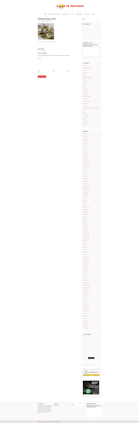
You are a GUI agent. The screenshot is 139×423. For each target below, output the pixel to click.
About (72, 14)
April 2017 (85, 278)
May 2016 (85, 301)
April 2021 (85, 176)
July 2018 (85, 242)
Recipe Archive (79, 14)
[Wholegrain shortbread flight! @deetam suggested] (87, 354)
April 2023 (85, 136)
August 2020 (85, 195)
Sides (84, 110)
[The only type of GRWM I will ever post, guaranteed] (95, 349)
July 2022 (85, 145)
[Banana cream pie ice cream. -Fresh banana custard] (87, 349)
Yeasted (84, 124)
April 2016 (85, 304)
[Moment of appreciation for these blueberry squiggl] (95, 343)
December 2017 (86, 259)
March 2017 (85, 280)
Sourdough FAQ (65, 14)
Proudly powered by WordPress (43, 421)
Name (39, 71)
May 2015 (85, 320)
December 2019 (86, 207)
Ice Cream (85, 91)
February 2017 (85, 282)
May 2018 (85, 247)
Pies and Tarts (85, 105)
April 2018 (85, 249)
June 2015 (85, 318)
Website (68, 71)
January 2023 (85, 138)
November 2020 (86, 188)
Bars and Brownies (86, 67)
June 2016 (85, 299)
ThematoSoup (57, 421)
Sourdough (85, 117)
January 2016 (85, 308)
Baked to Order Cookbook (54, 14)
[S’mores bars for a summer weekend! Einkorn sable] (87, 343)
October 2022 (85, 140)
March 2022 (85, 152)
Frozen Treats (85, 89)
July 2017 (85, 271)
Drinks (84, 86)
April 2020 (85, 204)
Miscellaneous (86, 101)
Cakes (84, 75)
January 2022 (85, 157)
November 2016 (86, 287)
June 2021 (85, 171)
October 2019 (85, 209)
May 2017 (85, 275)
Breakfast (85, 72)
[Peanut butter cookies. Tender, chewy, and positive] (87, 338)
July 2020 (85, 197)
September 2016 (86, 292)
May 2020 (85, 202)
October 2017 (85, 263)
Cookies (84, 79)
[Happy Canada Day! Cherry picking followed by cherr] (95, 354)
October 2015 (85, 313)
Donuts (84, 84)
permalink (53, 41)
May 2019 (85, 221)
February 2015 (85, 325)
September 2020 (86, 192)
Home (45, 14)
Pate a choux (85, 103)
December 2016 (86, 285)
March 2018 (85, 252)
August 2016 (85, 294)
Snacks (84, 112)
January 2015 (85, 327)
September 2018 (86, 240)
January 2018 (85, 256)
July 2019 (85, 216)
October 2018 (85, 237)
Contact (93, 14)
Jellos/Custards (86, 93)
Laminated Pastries (86, 96)
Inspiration (86, 14)
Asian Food (85, 65)
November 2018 (86, 235)
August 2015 (85, 315)
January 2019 (85, 230)
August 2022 (85, 143)
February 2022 (86, 155)
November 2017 (86, 261)
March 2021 (85, 178)
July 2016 (85, 297)
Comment (40, 58)
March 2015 (85, 323)
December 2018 (86, 233)
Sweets (84, 120)
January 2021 (85, 183)
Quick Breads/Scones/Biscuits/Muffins (90, 108)
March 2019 (85, 226)
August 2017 (85, 268)
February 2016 (86, 306)
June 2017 (85, 273)
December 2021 (86, 159)
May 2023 (85, 133)
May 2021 (85, 174)
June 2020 (85, 200)
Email (53, 71)
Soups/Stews (85, 115)
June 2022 (85, 148)
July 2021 (85, 169)
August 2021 (85, 166)
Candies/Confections (87, 77)
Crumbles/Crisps (86, 82)
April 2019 (85, 223)
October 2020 (85, 190)
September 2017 (86, 266)
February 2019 (86, 228)
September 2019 (86, 211)
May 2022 (85, 150)
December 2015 (86, 311)
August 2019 (85, 214)
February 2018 (86, 254)
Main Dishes (85, 98)
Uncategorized (86, 122)
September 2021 (86, 164)
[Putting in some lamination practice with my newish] (95, 338)
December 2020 (86, 185)
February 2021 (85, 181)
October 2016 (85, 289)
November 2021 (86, 162)
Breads (84, 70)
